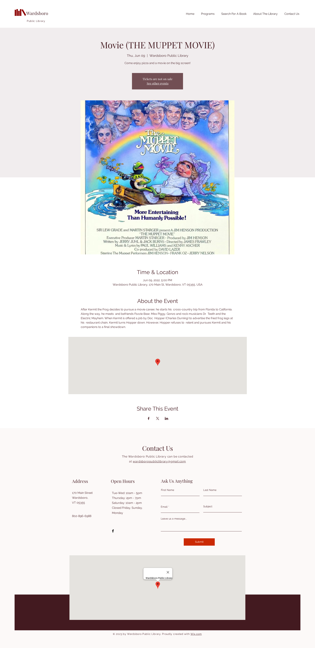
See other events (157, 83)
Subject (207, 506)
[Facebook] (113, 531)
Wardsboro (37, 13)
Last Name (209, 490)
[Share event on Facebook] (148, 418)
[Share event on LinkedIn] (166, 418)
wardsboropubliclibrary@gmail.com (159, 461)
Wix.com (196, 633)
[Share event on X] (157, 418)
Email (164, 506)
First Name (167, 490)
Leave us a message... (174, 518)
